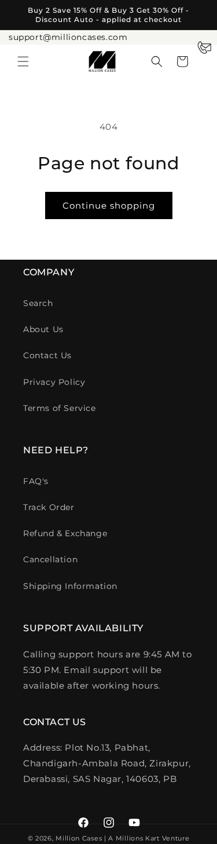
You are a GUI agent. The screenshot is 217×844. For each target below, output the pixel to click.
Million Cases (79, 838)
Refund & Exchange (65, 533)
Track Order (49, 507)
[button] (23, 61)
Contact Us (47, 355)
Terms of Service (59, 408)
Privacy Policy (54, 382)
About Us (43, 329)
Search (38, 303)
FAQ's (36, 481)
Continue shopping (108, 205)
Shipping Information (70, 586)
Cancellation (50, 559)
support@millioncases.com (68, 37)
